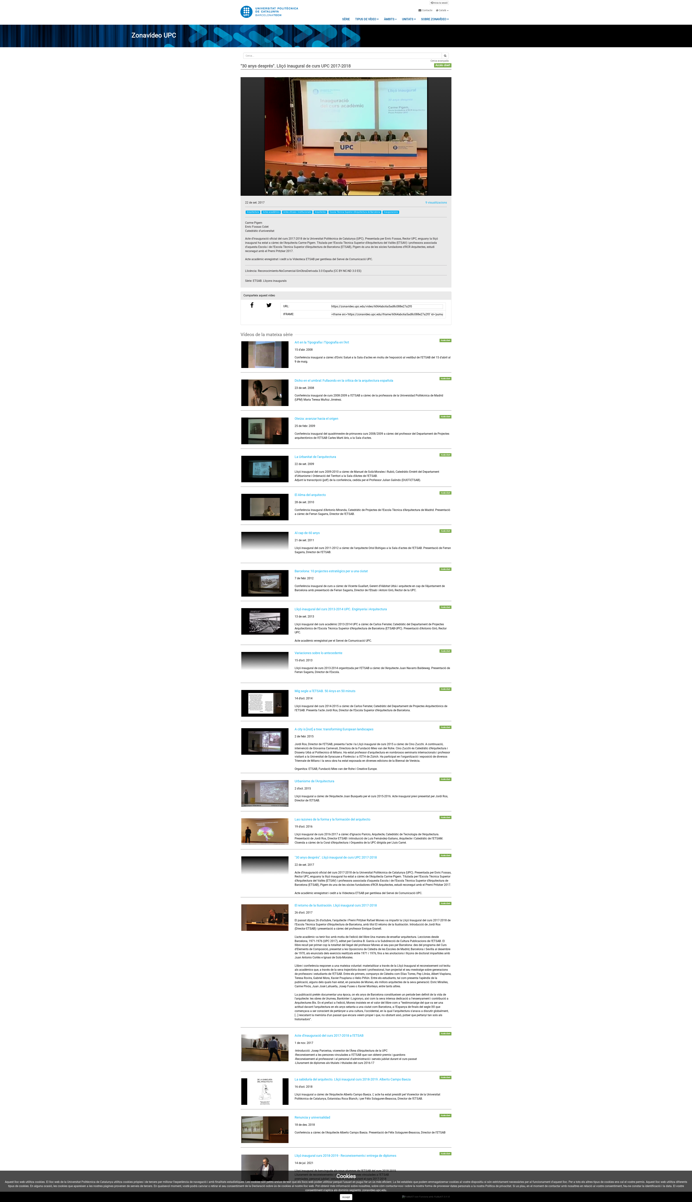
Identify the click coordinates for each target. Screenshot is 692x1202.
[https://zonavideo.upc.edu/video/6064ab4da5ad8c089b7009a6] (265, 507)
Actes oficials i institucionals (297, 212)
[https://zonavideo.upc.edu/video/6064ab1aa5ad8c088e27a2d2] (265, 393)
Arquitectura (253, 212)
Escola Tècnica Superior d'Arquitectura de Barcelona (355, 212)
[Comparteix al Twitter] (269, 306)
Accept (346, 1197)
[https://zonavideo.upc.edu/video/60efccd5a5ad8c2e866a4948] (265, 1048)
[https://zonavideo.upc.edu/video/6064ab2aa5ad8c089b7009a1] (265, 431)
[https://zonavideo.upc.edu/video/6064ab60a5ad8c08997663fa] (265, 545)
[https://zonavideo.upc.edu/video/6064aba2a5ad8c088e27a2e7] (265, 703)
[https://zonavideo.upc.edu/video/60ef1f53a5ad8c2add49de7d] (265, 1168)
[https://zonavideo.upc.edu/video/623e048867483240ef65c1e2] (265, 621)
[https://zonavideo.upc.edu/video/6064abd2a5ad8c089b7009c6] (265, 1129)
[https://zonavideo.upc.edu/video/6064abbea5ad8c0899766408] (265, 831)
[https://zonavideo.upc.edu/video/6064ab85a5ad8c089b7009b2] (265, 665)
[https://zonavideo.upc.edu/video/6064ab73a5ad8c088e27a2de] (265, 583)
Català (442, 10)
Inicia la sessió (440, 3)
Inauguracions (391, 212)
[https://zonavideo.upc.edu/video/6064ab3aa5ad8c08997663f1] (265, 469)
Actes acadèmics (271, 212)
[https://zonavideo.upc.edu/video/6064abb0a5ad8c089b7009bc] (265, 793)
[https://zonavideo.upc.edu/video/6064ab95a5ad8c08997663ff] (265, 741)
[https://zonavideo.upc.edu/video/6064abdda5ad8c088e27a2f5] (265, 1091)
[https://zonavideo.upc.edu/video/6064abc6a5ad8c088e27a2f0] (265, 869)
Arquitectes (320, 212)
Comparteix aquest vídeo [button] (259, 295)
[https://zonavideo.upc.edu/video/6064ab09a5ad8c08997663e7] (265, 354)
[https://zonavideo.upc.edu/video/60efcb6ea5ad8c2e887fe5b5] (265, 917)
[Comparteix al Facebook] (252, 306)
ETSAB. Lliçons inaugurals (270, 281)
